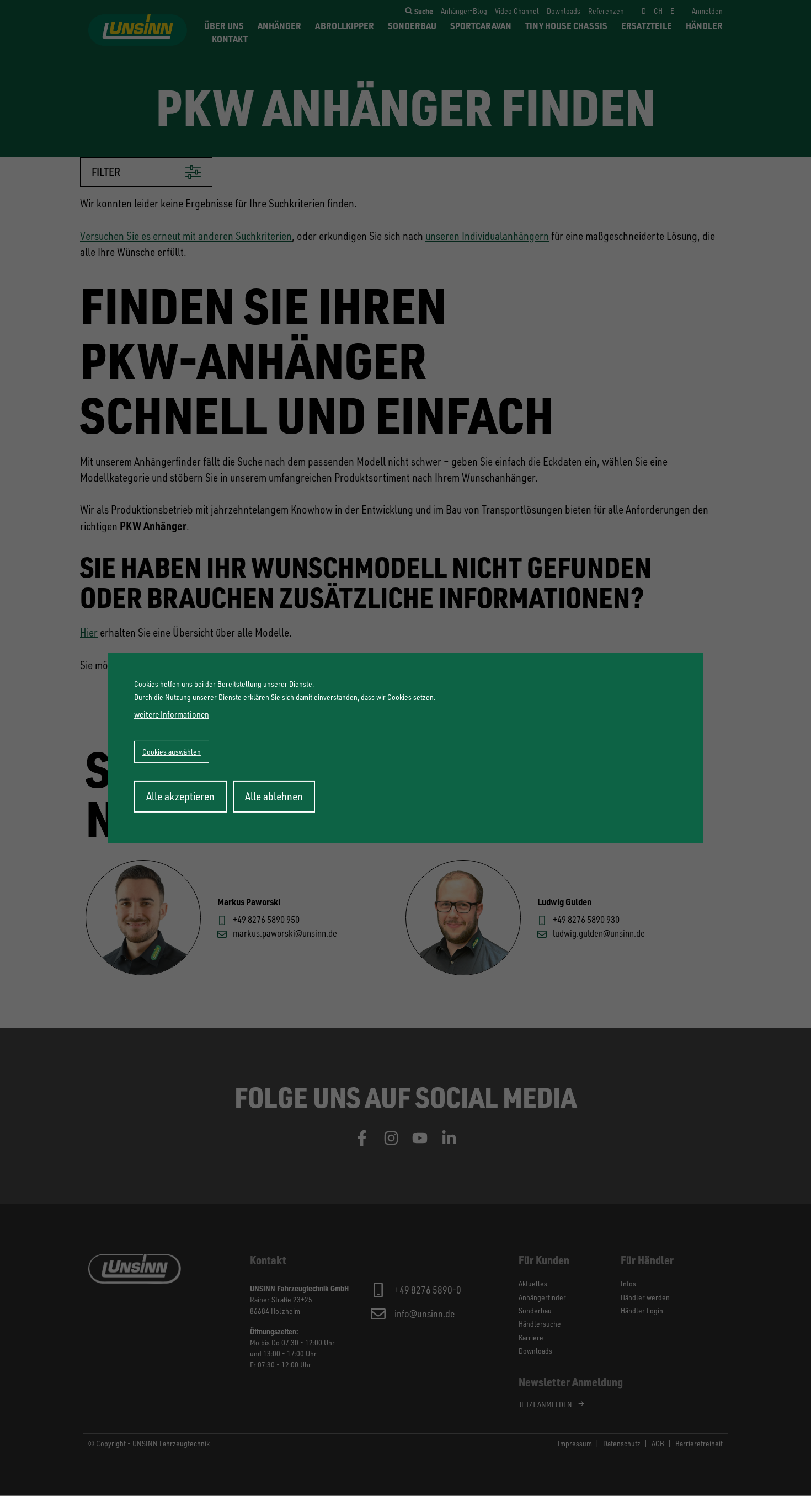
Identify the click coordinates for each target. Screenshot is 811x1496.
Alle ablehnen (274, 796)
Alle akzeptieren (180, 796)
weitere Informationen (171, 714)
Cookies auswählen (171, 751)
